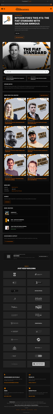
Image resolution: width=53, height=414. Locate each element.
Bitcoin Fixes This (15, 187)
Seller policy (18, 409)
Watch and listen (7, 396)
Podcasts (20, 190)
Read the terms (32, 396)
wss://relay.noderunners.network (11, 382)
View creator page (19, 37)
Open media (7, 201)
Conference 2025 (23, 409)
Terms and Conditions (30, 409)
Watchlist (35, 409)
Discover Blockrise (43, 256)
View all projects (32, 382)
